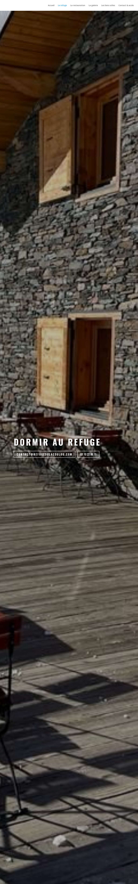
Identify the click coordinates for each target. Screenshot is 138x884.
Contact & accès (126, 5)
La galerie (93, 5)
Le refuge (62, 5)
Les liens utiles (108, 5)
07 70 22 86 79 (88, 454)
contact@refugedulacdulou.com (44, 454)
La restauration (77, 5)
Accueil (51, 5)
